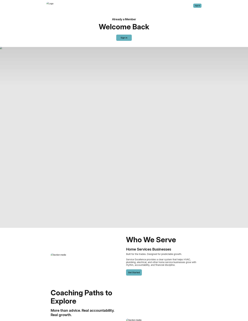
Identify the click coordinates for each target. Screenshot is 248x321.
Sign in (124, 37)
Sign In (197, 6)
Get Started (134, 272)
